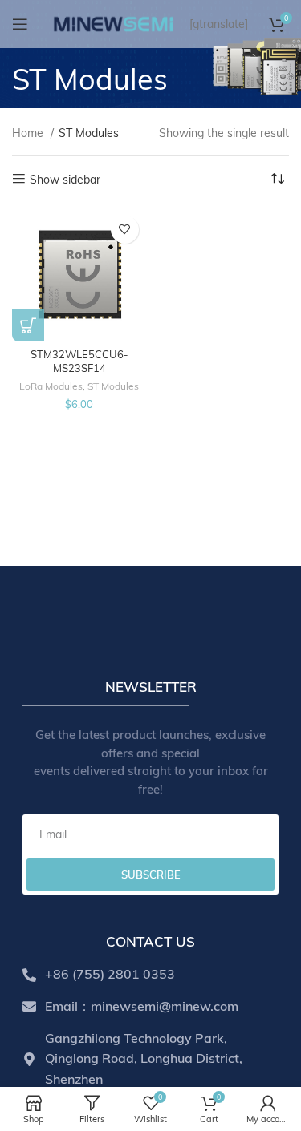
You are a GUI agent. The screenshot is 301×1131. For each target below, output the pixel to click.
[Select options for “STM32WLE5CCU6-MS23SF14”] (28, 325)
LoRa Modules (51, 386)
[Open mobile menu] (20, 24)
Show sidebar (65, 179)
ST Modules (113, 386)
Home (29, 133)
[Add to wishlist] (125, 230)
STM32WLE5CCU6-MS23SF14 (79, 361)
